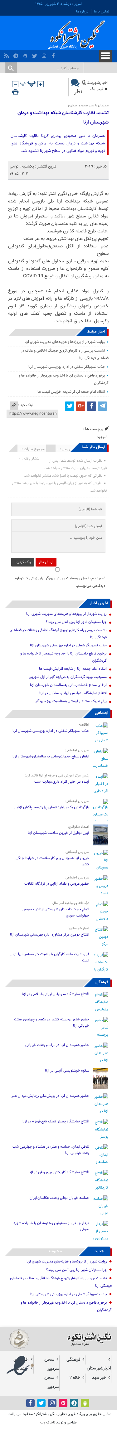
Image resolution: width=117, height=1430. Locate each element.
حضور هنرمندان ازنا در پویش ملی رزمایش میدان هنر (50, 1096)
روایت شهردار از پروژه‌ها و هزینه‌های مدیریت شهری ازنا (65, 342)
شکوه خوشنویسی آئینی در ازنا (67, 1070)
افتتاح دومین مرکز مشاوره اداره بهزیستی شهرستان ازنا (49, 934)
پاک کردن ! (22, 562)
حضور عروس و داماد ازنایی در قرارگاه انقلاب (56, 884)
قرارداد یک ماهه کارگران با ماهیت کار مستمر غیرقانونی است (49, 957)
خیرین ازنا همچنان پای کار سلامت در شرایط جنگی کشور (52, 861)
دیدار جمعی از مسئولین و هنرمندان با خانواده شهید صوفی (51, 1226)
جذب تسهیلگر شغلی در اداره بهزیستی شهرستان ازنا (66, 367)
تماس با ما (101, 11)
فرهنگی (101, 982)
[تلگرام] (102, 406)
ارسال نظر (46, 562)
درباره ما (82, 11)
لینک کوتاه (25, 405)
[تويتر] (35, 54)
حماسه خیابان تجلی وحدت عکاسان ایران (59, 1198)
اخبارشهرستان (96, 82)
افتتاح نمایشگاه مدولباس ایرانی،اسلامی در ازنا (73, 693)
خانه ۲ (74, 1377)
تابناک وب (47, 1422)
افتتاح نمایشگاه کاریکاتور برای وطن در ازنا (59, 1172)
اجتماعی (101, 713)
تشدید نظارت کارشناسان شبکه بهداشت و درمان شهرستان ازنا (62, 117)
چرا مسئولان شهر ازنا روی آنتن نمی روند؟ (76, 622)
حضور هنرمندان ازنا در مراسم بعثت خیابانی (56, 1045)
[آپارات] (26, 54)
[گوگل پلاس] (80, 406)
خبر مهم (99, 1377)
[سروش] (16, 54)
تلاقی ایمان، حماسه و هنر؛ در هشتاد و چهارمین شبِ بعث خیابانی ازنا (50, 1150)
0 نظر (79, 87)
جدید (99, 1251)
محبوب (55, 1251)
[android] (85, 1403)
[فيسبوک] (54, 54)
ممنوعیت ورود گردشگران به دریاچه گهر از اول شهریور (67, 677)
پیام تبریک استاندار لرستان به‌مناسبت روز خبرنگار (71, 701)
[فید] (7, 54)
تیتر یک (96, 89)
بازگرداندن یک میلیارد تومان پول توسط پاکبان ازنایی (51, 807)
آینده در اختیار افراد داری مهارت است (61, 782)
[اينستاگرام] (44, 54)
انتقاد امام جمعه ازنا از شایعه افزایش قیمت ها (71, 392)
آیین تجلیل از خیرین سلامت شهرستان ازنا (58, 833)
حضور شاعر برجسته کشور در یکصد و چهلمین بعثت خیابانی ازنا (51, 1023)
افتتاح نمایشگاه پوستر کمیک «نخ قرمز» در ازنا (55, 1121)
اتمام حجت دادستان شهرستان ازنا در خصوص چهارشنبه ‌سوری (55, 912)
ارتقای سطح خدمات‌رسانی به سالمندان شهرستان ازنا (68, 685)
